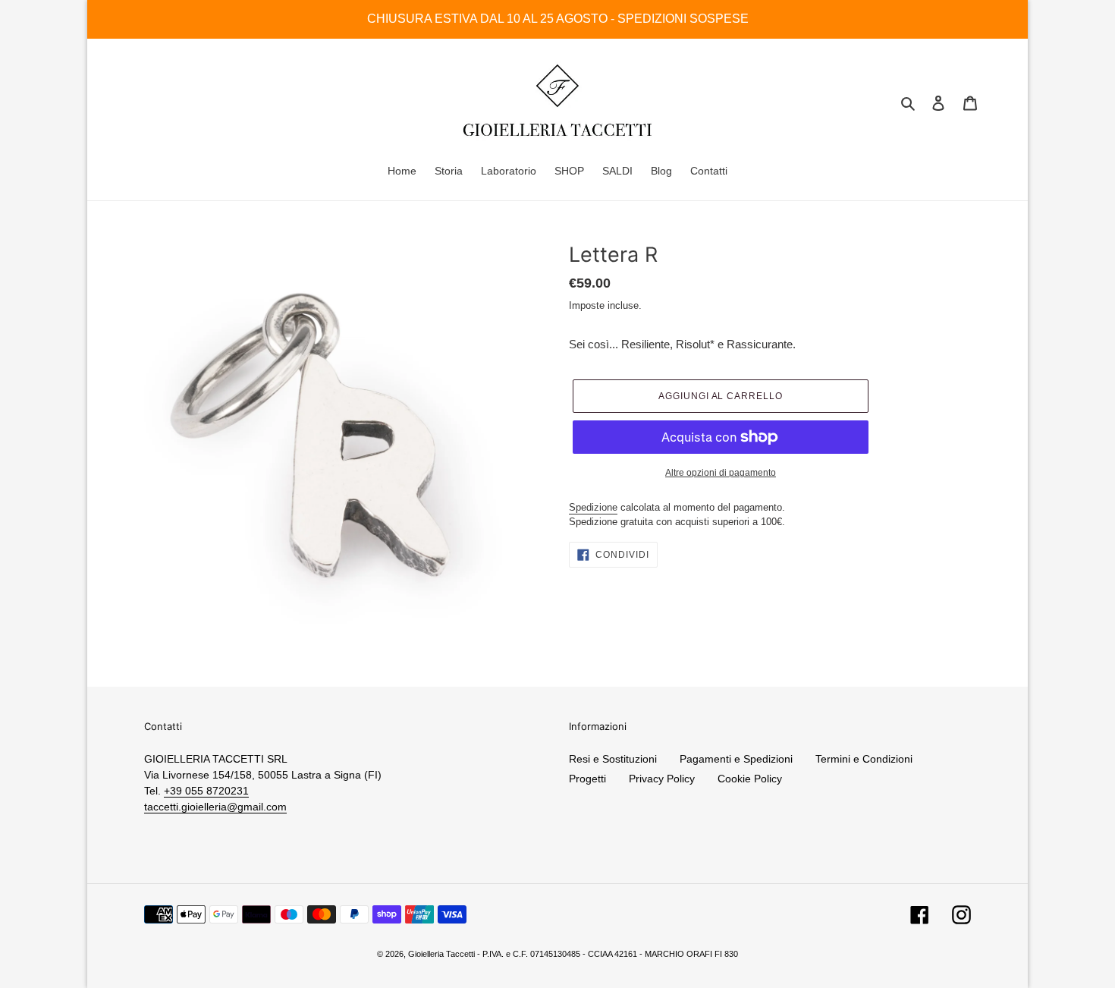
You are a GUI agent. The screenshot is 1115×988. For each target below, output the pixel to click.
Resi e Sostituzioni (613, 759)
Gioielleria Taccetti (441, 953)
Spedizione (593, 507)
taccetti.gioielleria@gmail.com (215, 807)
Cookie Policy (750, 778)
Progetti (587, 778)
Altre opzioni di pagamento (720, 472)
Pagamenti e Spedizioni (736, 759)
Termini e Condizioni (863, 759)
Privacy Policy (662, 778)
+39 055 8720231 (206, 791)
